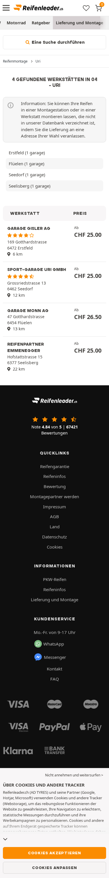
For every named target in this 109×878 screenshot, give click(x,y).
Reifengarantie (54, 466)
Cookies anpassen (54, 867)
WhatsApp (53, 644)
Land (55, 526)
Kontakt (54, 669)
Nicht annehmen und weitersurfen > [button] (74, 775)
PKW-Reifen (54, 579)
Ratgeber (41, 22)
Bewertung (55, 486)
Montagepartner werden (54, 496)
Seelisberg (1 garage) (29, 186)
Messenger (55, 657)
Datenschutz (54, 537)
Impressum (54, 506)
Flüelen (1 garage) (26, 163)
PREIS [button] (80, 213)
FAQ (54, 679)
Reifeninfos (54, 476)
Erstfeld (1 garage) (27, 152)
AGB (54, 516)
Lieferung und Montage (79, 22)
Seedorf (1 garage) (27, 174)
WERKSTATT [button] (25, 213)
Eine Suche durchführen (58, 42)
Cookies (54, 547)
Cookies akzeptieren (54, 852)
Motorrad (16, 22)
